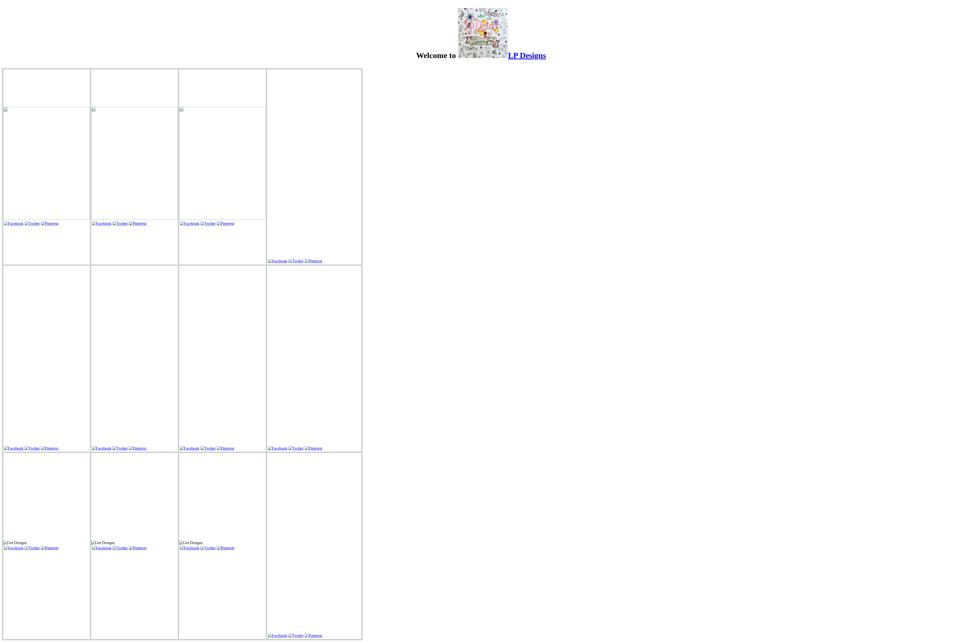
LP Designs (527, 55)
